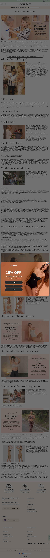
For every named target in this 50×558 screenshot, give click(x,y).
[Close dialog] (47, 263)
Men (14, 286)
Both (14, 289)
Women (13, 282)
